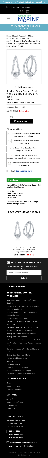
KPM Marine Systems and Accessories (21, 374)
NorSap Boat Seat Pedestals (17, 337)
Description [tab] (13, 180)
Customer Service (13, 386)
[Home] (28, 21)
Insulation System (13, 364)
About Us (10, 399)
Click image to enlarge (25, 87)
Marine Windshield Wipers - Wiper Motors (22, 327)
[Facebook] (29, 447)
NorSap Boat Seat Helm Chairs (18, 355)
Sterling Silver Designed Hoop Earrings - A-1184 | (26, 164)
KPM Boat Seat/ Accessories (17, 367)
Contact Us (26, 7)
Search (22, 11)
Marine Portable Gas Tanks (17, 358)
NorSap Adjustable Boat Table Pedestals (22, 333)
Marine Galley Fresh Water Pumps (19, 330)
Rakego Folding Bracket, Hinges (19, 370)
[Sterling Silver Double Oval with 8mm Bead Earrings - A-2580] (24, 82)
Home (9, 383)
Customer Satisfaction (15, 402)
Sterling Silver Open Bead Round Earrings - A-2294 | (26, 149)
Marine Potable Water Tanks (17, 318)
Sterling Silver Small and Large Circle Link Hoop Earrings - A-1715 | (26, 135)
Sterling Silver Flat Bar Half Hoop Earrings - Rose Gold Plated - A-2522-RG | (23, 156)
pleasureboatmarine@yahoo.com (23, 442)
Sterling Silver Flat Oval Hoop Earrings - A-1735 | (26, 142)
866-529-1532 (14, 7)
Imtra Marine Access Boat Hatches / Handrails (23, 340)
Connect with (14, 446)
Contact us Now (23, 171)
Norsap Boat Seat (13, 361)
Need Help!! (11, 171)
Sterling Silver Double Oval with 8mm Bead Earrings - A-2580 (24, 248)
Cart (28, 11)
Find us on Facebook (14, 389)
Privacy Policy (12, 405)
